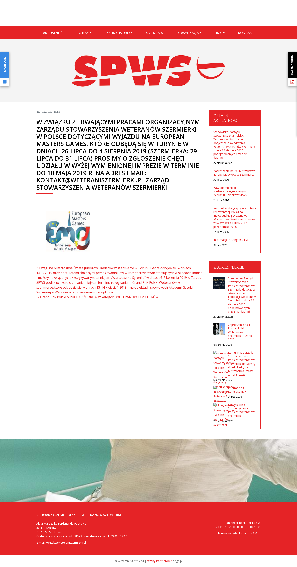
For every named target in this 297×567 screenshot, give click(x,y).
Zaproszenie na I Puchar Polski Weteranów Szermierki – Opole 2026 (240, 332)
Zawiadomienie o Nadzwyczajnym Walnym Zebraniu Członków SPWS (230, 191)
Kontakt (246, 33)
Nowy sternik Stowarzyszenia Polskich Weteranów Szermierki (241, 410)
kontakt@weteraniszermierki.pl (66, 542)
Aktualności (54, 33)
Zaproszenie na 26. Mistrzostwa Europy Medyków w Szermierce (234, 172)
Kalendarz (154, 33)
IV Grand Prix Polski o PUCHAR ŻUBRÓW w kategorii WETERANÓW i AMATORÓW (97, 297)
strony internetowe (159, 561)
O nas (84, 33)
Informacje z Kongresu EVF (231, 240)
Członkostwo (117, 33)
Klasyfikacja (188, 33)
